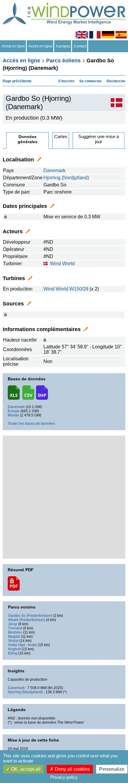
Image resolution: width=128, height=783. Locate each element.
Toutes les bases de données (31, 423)
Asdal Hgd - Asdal (22, 645)
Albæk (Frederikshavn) (26, 620)
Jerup (12, 624)
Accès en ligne (40, 46)
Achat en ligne (13, 46)
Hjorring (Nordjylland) (66, 177)
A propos (63, 46)
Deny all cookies (72, 769)
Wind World (62, 263)
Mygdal (14, 636)
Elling (12, 653)
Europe (14, 411)
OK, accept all (25, 769)
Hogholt (14, 649)
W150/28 (78, 288)
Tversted (15, 628)
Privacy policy (64, 777)
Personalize (111, 769)
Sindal (13, 641)
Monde (13, 415)
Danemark (54, 170)
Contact (80, 46)
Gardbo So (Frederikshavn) (30, 616)
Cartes (60, 136)
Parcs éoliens (63, 61)
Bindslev (15, 632)
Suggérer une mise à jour (98, 139)
